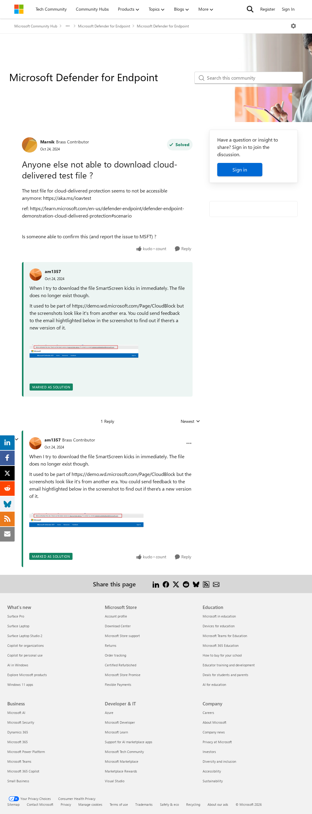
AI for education (214, 684)
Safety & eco (169, 804)
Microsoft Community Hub (35, 25)
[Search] (250, 9)
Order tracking (115, 655)
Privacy (66, 804)
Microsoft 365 (17, 742)
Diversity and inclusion (219, 761)
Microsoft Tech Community (124, 751)
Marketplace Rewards (121, 771)
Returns (110, 645)
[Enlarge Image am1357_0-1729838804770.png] (84, 351)
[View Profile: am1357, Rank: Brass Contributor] (35, 443)
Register (267, 9)
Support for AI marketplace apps (128, 742)
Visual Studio (114, 781)
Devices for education (219, 626)
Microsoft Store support (122, 635)
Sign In (288, 9)
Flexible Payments (118, 684)
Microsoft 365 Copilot (23, 771)
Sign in (239, 169)
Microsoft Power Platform (26, 751)
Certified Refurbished (120, 665)
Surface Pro (15, 616)
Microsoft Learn (116, 732)
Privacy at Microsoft (217, 742)
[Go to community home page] (18, 9)
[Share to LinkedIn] (156, 584)
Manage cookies (90, 804)
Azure (109, 712)
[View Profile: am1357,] (36, 274)
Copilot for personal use (25, 655)
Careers (208, 712)
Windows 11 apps (20, 684)
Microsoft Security (20, 722)
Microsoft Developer (120, 722)
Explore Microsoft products (27, 674)
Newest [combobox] (190, 421)
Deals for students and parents (225, 674)
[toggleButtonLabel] (293, 26)
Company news (214, 732)
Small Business (18, 781)
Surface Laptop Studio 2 (24, 635)
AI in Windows (17, 665)
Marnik (47, 142)
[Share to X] (176, 584)
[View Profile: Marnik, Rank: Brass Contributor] (29, 145)
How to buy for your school (222, 655)
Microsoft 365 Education (221, 645)
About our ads (217, 804)
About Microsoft (214, 722)
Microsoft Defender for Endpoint (104, 25)
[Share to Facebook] (166, 584)
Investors (209, 751)
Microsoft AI (16, 712)
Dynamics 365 (17, 732)
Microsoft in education (219, 616)
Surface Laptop (18, 626)
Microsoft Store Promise (122, 674)
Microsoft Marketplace (121, 761)
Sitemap (13, 804)
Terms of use (119, 804)
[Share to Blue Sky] (196, 584)
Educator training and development (229, 665)
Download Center (118, 626)
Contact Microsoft (40, 804)
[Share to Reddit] (186, 584)
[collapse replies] (16, 439)
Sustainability (213, 781)
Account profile (116, 616)
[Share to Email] (216, 584)
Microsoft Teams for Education (225, 635)
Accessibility (212, 771)
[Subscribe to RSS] (206, 584)
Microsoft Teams (19, 761)
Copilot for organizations (25, 645)
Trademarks (144, 804)
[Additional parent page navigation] (67, 26)
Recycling (193, 804)
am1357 (53, 271)
